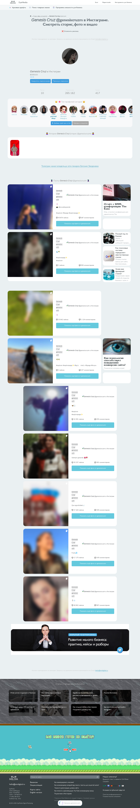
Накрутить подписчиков (40, 81)
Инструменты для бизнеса (123, 2)
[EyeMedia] (13, 778)
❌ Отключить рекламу (70, 31)
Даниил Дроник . (122, 115)
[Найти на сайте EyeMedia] (97, 777)
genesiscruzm (34, 74)
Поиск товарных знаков (41, 7)
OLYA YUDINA (73, 115)
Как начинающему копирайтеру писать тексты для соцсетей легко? (76, 785)
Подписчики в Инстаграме (63, 793)
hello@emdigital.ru (101, 39)
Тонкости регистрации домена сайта (66, 788)
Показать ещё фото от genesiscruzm (77, 224)
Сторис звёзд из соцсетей (40, 16)
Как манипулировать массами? (64, 782)
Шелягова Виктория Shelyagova (63, 116)
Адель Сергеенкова (112, 115)
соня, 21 (14, 114)
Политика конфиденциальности (112, 794)
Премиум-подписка (60, 81)
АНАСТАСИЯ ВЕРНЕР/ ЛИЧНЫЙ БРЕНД (103, 117)
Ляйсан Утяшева (83, 115)
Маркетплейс (106, 2)
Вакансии (34, 782)
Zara (44, 114)
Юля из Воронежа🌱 (93, 115)
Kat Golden (24, 114)
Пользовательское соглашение (111, 796)
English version (36, 792)
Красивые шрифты (19, 7)
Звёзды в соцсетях (80, 123)
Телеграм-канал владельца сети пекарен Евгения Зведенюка (70, 166)
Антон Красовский (34, 115)
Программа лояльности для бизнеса (69, 7)
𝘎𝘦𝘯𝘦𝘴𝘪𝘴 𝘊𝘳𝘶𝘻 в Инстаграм (45, 71)
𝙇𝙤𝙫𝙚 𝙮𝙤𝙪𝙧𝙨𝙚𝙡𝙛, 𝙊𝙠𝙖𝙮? (53, 116)
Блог (96, 2)
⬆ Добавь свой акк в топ (61, 123)
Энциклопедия (36, 785)
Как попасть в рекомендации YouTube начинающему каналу (74, 791)
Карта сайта (35, 789)
